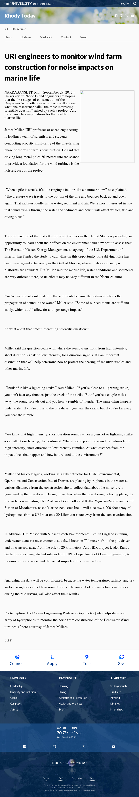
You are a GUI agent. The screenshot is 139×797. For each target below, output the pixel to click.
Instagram (122, 15)
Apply (52, 664)
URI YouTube (114, 746)
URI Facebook (25, 746)
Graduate (115, 692)
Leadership (16, 686)
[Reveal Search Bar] (135, 3)
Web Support (92, 779)
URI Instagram (54, 746)
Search (84, 37)
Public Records (61, 779)
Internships (116, 710)
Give (121, 664)
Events (63, 710)
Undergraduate (119, 686)
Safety (14, 710)
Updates (25, 37)
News (8, 37)
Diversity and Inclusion (23, 692)
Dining (62, 692)
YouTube (132, 15)
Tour (87, 664)
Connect (17, 664)
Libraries (115, 704)
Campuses (16, 704)
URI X (84, 746)
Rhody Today (20, 15)
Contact (66, 37)
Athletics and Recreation (73, 698)
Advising (115, 698)
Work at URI (46, 779)
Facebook (116, 15)
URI (6, 29)
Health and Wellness (70, 704)
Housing (63, 686)
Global (14, 698)
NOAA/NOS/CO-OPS (69, 737)
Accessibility (77, 778)
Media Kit (46, 37)
